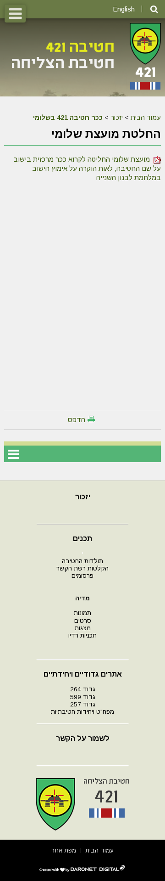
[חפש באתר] (154, 9)
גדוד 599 (82, 697)
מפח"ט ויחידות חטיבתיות (82, 711)
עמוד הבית (146, 117)
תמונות (82, 613)
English (124, 9)
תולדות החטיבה (82, 561)
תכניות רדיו (82, 635)
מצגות (83, 628)
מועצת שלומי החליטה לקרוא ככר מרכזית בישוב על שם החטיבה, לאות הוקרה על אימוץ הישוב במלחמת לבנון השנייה (87, 168)
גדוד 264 (82, 689)
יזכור (116, 117)
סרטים (82, 620)
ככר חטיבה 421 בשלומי (68, 117)
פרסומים (83, 575)
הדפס (76, 420)
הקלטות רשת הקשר (82, 568)
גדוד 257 (82, 704)
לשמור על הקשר (83, 738)
